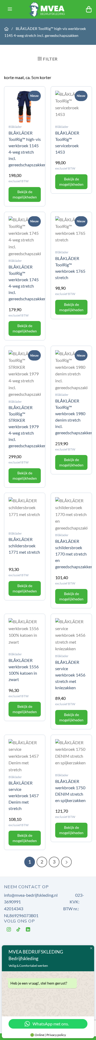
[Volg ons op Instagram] (9, 930)
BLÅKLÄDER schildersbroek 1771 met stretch (24, 545)
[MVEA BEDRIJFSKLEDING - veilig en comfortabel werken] (48, 9)
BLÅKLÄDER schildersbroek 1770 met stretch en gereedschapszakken (74, 554)
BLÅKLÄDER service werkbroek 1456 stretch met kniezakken (70, 675)
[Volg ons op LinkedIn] (28, 930)
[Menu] (10, 9)
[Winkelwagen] (89, 9)
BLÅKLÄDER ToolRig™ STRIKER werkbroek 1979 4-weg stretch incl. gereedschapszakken (27, 426)
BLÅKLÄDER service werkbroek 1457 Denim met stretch (24, 795)
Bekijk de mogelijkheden (25, 194)
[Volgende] (66, 862)
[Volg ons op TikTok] (18, 930)
